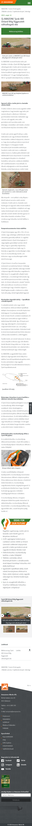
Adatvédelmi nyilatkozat (6, 720)
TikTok (23, 760)
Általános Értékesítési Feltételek (9, 726)
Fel (28, 685)
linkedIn (23, 764)
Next (29, 615)
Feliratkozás (16, 800)
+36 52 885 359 (11, 705)
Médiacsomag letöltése (16, 31)
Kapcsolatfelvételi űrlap (8, 738)
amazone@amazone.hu (13, 711)
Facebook (8, 760)
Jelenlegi (27, 11)
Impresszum (6, 716)
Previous (2, 615)
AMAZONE (4, 8)
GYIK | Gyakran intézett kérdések (8, 744)
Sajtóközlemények (18, 11)
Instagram (8, 764)
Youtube (8, 769)
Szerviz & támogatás (15, 8)
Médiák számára (7, 11)
